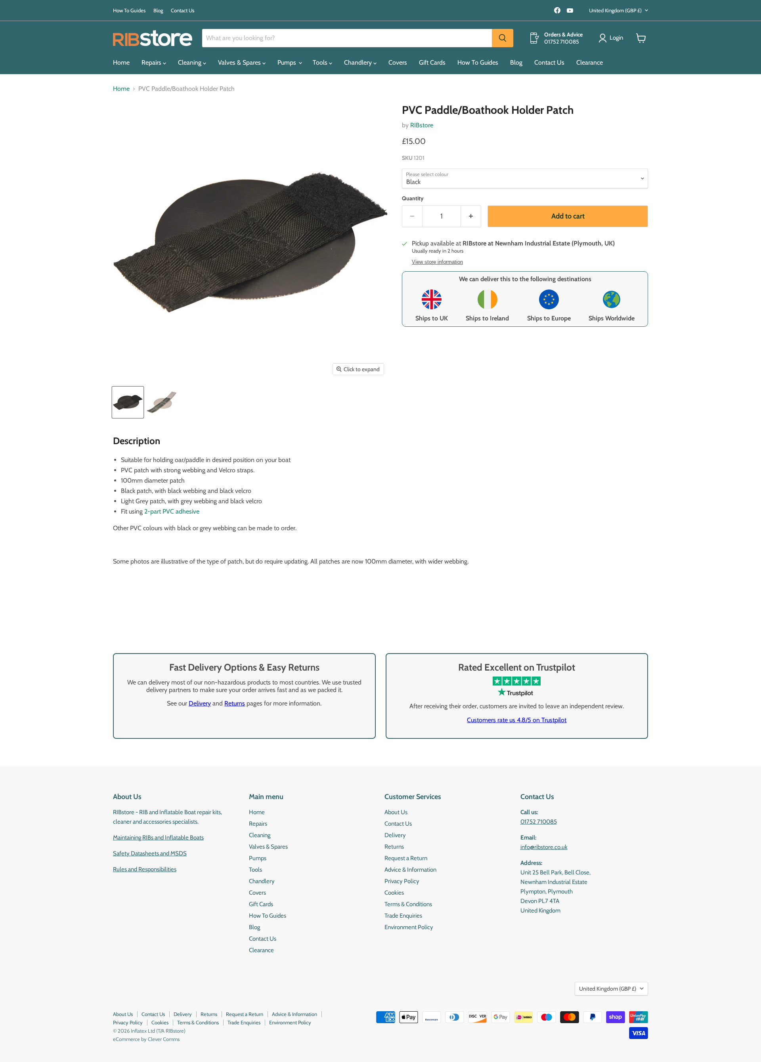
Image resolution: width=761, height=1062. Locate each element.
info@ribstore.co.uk (544, 847)
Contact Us (182, 10)
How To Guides (129, 10)
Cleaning (190, 62)
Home (121, 62)
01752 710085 (538, 821)
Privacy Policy (401, 881)
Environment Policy (408, 927)
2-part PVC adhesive (171, 511)
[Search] (502, 38)
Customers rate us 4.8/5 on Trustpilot (516, 720)
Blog (158, 10)
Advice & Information (410, 869)
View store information (437, 262)
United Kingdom (615, 10)
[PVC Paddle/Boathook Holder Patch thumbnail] (127, 402)
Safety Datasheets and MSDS (150, 853)
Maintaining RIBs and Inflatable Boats (158, 837)
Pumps (287, 62)
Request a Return (405, 858)
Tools (321, 62)
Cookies (394, 892)
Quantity (413, 198)
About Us (395, 812)
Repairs (152, 62)
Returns (234, 703)
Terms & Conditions (408, 904)
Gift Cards (432, 62)
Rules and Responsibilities (144, 869)
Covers (397, 62)
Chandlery (358, 62)
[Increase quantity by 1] (471, 216)
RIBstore (421, 125)
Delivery (200, 703)
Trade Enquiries (403, 915)
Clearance (589, 62)
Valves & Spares (240, 62)
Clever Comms (164, 1039)
